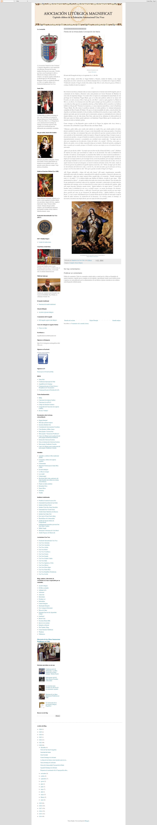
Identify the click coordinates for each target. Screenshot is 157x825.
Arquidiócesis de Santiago (45, 384)
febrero (43, 797)
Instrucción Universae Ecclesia (47, 439)
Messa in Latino (43, 610)
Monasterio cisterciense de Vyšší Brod (49, 530)
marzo (42, 794)
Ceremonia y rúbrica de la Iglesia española (47, 460)
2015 (40, 814)
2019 (40, 803)
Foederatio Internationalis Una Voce (48, 540)
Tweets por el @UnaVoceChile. (45, 372)
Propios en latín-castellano (45, 484)
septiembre (44, 778)
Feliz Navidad (44, 755)
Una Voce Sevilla (43, 574)
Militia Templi (42, 528)
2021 (40, 742)
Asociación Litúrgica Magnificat (43, 352)
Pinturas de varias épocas (94, 256)
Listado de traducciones (45, 242)
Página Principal (94, 320)
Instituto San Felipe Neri (45, 514)
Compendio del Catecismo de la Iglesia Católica (49, 407)
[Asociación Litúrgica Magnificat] (43, 364)
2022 (40, 740)
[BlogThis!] (98, 260)
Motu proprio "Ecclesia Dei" (46, 431)
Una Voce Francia (43, 554)
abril (42, 792)
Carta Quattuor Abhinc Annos (46, 429)
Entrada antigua (116, 320)
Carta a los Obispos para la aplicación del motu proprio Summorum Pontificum (49, 436)
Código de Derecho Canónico (46, 404)
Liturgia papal (42, 476)
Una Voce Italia (43, 561)
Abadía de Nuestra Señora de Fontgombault (46, 521)
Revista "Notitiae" (43, 410)
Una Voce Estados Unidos (45, 558)
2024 (40, 734)
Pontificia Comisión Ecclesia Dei (47, 500)
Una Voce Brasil (43, 549)
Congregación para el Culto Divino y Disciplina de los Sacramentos (48, 387)
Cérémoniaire (42, 463)
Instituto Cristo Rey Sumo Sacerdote (48, 507)
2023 (40, 737)
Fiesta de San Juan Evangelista (48, 750)
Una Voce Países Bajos (45, 567)
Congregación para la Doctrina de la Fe (49, 390)
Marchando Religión (44, 606)
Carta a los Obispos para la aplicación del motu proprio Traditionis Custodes (49, 447)
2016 (40, 811)
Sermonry (41, 490)
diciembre (43, 747)
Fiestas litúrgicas (79, 263)
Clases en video (43, 328)
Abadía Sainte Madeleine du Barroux (48, 512)
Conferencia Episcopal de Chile (47, 381)
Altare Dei (41, 594)
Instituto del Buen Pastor (45, 505)
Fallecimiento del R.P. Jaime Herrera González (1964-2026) (52, 679)
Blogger (87, 821)
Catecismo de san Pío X (45, 402)
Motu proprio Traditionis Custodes (48, 444)
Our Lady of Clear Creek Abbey (47, 516)
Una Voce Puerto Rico (45, 569)
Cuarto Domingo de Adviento (48, 757)
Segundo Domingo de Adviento (48, 768)
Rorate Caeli (42, 618)
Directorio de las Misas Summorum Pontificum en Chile (48, 640)
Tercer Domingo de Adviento (48, 762)
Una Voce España (43, 556)
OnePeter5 (41, 616)
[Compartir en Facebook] (101, 260)
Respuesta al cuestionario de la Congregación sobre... (54, 770)
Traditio (41, 493)
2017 (40, 808)
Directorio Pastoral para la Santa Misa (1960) (48, 466)
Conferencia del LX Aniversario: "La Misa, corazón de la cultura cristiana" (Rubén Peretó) (52, 671)
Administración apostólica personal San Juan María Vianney (49, 525)
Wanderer (41, 632)
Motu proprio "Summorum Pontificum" (49, 434)
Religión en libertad (44, 625)
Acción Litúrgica (43, 586)
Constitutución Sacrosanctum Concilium (49, 427)
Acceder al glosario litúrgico (46, 312)
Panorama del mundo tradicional (47, 304)
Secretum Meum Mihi (44, 621)
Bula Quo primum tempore (46, 422)
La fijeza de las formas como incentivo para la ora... (53, 760)
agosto (42, 781)
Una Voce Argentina (44, 545)
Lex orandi (41, 474)
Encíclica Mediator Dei (45, 425)
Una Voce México (43, 565)
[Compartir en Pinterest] (102, 260)
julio (42, 784)
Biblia (40, 398)
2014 (40, 816)
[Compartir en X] (99, 260)
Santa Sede (42, 379)
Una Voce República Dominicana (47, 572)
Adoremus (41, 592)
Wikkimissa (42, 634)
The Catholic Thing (44, 627)
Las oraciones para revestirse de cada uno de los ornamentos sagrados (52, 687)
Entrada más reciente (69, 320)
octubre (43, 776)
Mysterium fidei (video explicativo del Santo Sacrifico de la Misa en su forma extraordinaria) (49, 479)
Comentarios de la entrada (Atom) (80, 323)
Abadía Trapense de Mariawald (47, 533)
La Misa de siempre (44, 472)
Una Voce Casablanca (44, 552)
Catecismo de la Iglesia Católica (47, 400)
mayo (42, 789)
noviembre (43, 773)
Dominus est (42, 599)
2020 (40, 745)
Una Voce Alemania (44, 543)
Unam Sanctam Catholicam (46, 629)
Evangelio (72, 263)
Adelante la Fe (42, 590)
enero (42, 800)
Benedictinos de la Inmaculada (47, 518)
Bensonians (42, 597)
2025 (40, 732)
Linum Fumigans (43, 603)
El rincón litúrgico (43, 469)
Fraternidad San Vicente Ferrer (47, 509)
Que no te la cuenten (44, 623)
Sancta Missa (42, 488)
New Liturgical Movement (45, 608)
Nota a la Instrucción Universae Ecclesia (49, 442)
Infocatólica (42, 601)
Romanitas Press (43, 486)
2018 (40, 806)
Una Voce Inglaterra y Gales (46, 563)
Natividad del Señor (45, 752)
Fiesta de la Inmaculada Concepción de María (52, 765)
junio (42, 786)
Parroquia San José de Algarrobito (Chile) (48, 613)
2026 (40, 729)
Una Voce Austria (43, 547)
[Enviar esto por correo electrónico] (96, 260)
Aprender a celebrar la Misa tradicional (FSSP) (49, 456)
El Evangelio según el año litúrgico (48, 320)
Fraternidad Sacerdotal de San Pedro (48, 503)
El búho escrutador (44, 588)
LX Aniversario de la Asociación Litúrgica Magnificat (51, 704)
